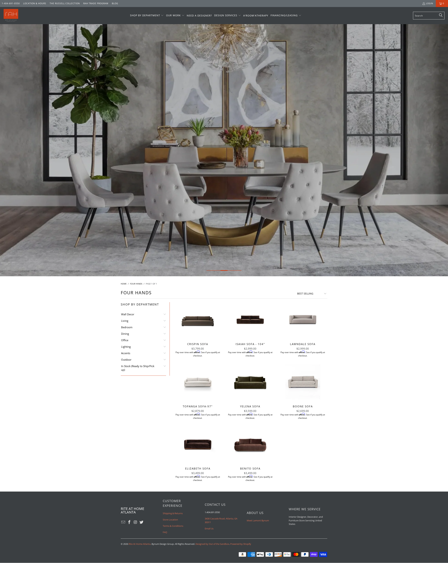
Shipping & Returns (173, 513)
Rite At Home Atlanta (139, 543)
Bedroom (126, 327)
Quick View (198, 327)
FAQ (165, 532)
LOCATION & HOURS (34, 3)
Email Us (209, 528)
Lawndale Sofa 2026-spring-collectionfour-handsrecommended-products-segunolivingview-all (302, 319)
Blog (115, 3)
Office (124, 340)
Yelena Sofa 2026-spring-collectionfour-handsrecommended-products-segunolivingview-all (250, 381)
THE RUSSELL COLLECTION (65, 3)
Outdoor (126, 359)
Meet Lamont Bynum (258, 520)
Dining (125, 333)
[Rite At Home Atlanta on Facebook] (129, 522)
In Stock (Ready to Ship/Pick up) (137, 367)
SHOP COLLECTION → (224, 159)
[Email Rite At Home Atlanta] (123, 522)
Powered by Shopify (240, 543)
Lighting (126, 346)
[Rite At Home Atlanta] (11, 15)
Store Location (170, 519)
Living (124, 320)
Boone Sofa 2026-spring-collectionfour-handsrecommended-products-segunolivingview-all (302, 381)
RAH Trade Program (95, 3)
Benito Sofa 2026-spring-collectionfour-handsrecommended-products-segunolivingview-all (250, 444)
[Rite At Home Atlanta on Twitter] (141, 522)
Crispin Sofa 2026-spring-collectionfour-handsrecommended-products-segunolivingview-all (197, 319)
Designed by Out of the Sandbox (212, 543)
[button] (147, 15)
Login (429, 3)
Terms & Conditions (173, 525)
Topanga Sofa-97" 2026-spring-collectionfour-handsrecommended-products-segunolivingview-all (197, 381)
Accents (125, 353)
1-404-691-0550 (11, 3)
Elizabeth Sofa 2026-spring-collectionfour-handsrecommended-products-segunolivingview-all (197, 444)
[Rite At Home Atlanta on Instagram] (135, 522)
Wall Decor (127, 314)
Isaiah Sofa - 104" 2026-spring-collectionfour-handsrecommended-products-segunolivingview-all (250, 319)
